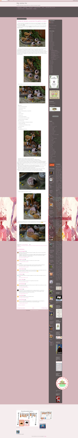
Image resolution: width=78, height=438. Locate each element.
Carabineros (60, 183)
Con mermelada (22, 245)
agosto (52, 46)
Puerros (57, 262)
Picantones (57, 259)
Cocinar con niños (51, 132)
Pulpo (59, 262)
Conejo (59, 212)
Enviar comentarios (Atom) (34, 310)
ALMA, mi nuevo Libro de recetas (51, 233)
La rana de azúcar (52, 304)
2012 (51, 70)
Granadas (57, 228)
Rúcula (60, 268)
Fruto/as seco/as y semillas (58, 224)
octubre (52, 44)
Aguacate (58, 166)
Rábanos (58, 268)
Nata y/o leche (43, 245)
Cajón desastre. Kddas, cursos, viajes (50, 7)
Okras (60, 254)
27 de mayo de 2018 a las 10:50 (23, 261)
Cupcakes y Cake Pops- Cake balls (30, 245)
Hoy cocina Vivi (21, 3)
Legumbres (58, 239)
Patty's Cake (21, 289)
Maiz (59, 243)
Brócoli (60, 176)
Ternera (60, 273)
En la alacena (51, 139)
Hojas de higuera (59, 234)
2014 (51, 68)
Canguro (57, 183)
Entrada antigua (44, 308)
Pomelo (60, 261)
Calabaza (57, 181)
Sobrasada (57, 272)
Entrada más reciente (21, 308)
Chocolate (58, 190)
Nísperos (57, 254)
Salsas (50, 157)
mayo (51, 49)
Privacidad (35, 8)
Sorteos (50, 158)
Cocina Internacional (51, 131)
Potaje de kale (53, 291)
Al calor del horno (52, 321)
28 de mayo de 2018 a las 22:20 (24, 272)
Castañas (57, 185)
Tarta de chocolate (53, 172)
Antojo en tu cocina (22, 259)
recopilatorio (41, 84)
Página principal (19, 7)
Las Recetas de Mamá (51, 255)
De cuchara (50, 137)
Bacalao (60, 174)
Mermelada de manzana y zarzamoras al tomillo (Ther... (54, 50)
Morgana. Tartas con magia (51, 342)
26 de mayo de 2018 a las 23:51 (23, 257)
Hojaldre (60, 233)
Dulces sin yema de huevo (52, 138)
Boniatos (58, 176)
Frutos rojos (57, 226)
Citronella (60, 192)
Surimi (60, 272)
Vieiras (60, 277)
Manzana (37, 245)
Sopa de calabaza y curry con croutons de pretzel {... (54, 59)
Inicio (33, 308)
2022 (51, 36)
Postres (50, 155)
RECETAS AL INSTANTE (51, 225)
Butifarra (59, 177)
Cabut (60, 179)
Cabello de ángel (57, 179)
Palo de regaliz (57, 255)
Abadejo (57, 165)
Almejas (60, 169)
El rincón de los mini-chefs (20, 8)
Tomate (58, 275)
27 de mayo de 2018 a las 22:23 (23, 267)
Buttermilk (57, 178)
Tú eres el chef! (51, 220)
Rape (58, 264)
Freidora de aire (51, 143)
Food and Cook (51, 260)
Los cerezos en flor (52, 264)
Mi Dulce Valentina (22, 268)
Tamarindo (57, 273)
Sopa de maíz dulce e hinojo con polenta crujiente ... (54, 54)
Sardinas (57, 270)
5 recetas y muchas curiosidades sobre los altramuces (52, 251)
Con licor (60, 205)
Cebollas (60, 185)
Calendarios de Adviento (29, 8)
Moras (39, 245)
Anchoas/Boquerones (58, 170)
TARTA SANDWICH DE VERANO (53, 198)
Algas (57, 169)
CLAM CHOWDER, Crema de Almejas (52, 261)
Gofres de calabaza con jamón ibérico (53, 245)
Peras (56, 258)
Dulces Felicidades (21, 295)
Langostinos (57, 238)
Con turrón (57, 211)
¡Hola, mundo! (51, 217)
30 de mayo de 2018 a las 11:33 (23, 287)
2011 (50, 71)
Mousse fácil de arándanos (51, 192)
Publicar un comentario (21, 305)
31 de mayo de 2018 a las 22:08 (23, 297)
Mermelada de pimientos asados (52, 322)
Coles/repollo (57, 195)
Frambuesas (57, 221)
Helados (50, 146)
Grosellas (60, 228)
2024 (51, 34)
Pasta (58, 256)
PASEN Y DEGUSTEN (51, 195)
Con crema (60, 203)
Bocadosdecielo (51, 296)
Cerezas (59, 187)
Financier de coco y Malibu (52, 187)
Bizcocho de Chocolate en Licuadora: (53, 228)
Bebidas (43, 7)
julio (51, 47)
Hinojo (57, 233)
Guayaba (58, 229)
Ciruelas (57, 192)
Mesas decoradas (51, 149)
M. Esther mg (21, 274)
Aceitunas (60, 165)
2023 (51, 35)
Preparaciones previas (52, 156)
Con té (60, 211)
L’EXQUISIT (51, 286)
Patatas (57, 257)
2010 (51, 72)
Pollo (56, 261)
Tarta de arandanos (53, 281)
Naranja (57, 251)
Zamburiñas (58, 278)
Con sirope (57, 209)
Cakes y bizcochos (51, 127)
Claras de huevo (58, 193)
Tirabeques (58, 274)
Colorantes (57, 197)
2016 (51, 66)
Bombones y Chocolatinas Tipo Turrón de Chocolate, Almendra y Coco (52, 212)
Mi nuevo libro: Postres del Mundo (52, 221)
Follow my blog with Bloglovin (52, 25)
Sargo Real (60, 270)
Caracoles (59, 184)
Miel (57, 249)
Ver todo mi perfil (51, 23)
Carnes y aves (51, 128)
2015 (51, 67)
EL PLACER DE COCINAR (51, 311)
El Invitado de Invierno (51, 190)
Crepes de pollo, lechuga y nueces (53, 307)
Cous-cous (60, 214)
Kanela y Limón (51, 236)
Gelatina (59, 227)
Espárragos (57, 218)
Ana (19, 263)
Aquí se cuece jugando (22, 251)
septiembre (52, 45)
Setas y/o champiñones (58, 271)
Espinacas (57, 217)
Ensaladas (50, 140)
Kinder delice (53, 237)
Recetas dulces (31, 7)
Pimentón (60, 259)
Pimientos (58, 260)
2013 (51, 69)
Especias (57, 216)
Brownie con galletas (52, 287)
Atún (56, 172)
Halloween (50, 145)
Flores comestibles (58, 219)
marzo (52, 61)
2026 (51, 32)
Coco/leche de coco (58, 194)
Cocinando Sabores (52, 250)
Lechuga (60, 238)
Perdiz (59, 258)
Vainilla (58, 276)
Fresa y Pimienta (52, 232)
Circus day (51, 171)
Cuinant (50, 334)
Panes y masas (51, 150)
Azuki (59, 172)
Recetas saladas (25, 7)
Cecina (59, 186)
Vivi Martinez (51, 22)
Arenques (58, 171)
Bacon (58, 175)
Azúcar (57, 173)
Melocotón (60, 246)
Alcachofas (57, 168)
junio (51, 48)
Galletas (50, 144)
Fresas (57, 222)
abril (51, 60)
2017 (50, 65)
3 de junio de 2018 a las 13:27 (23, 303)
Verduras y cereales (51, 161)
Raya (60, 264)
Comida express (51, 133)
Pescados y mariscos (51, 152)
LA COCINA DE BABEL (51, 326)
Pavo (57, 257)
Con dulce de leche (59, 204)
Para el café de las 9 (51, 151)
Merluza (58, 247)
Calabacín (59, 180)
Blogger (45, 436)
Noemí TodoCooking (22, 283)
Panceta (60, 255)
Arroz (60, 171)
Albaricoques (58, 167)
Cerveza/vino (58, 188)
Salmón (57, 269)
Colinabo (57, 196)
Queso (57, 263)
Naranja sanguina (58, 252)
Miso (60, 249)
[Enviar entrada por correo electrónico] (29, 244)
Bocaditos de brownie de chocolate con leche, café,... (55, 57)
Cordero (60, 213)
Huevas (56, 235)
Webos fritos (51, 216)
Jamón (57, 236)
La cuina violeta (51, 177)
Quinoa (56, 264)
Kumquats (57, 237)
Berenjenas (57, 175)
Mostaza (57, 250)
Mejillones (57, 246)
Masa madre (58, 245)
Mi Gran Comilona (52, 272)
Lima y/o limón (58, 240)
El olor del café (51, 290)
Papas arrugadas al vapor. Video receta (52, 257)
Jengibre (60, 236)
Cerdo (56, 187)
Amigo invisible (51, 122)
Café (56, 180)
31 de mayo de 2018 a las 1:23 (23, 293)
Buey (57, 177)
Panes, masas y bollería (37, 7)
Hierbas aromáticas (58, 231)
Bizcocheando (51, 210)
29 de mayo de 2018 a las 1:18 (23, 277)
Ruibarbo (60, 267)
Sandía (60, 269)
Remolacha (58, 266)
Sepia (56, 271)
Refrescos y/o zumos (58, 265)
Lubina (60, 242)
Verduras (57, 277)
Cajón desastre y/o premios (52, 126)
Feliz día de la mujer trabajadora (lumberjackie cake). (52, 344)
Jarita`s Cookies (21, 279)
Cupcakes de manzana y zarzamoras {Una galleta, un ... (55, 52)
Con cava (58, 201)
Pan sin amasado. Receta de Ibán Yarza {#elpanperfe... (54, 55)
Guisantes (60, 229)
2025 (51, 33)
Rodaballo (57, 267)
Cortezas (57, 214)
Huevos (59, 235)
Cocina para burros (52, 243)
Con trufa (60, 210)
